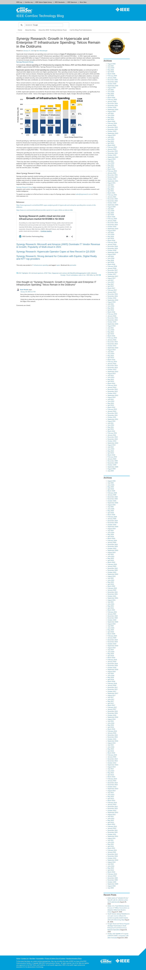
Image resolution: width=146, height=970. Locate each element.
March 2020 (111, 216)
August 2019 (112, 230)
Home (20, 30)
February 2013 (112, 385)
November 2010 (113, 439)
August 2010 (112, 445)
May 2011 (111, 427)
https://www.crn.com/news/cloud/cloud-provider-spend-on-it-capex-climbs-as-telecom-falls (44, 210)
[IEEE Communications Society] (106, 961)
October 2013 (112, 369)
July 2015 (111, 328)
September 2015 (113, 324)
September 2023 (113, 133)
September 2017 (113, 276)
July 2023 (111, 137)
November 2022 (113, 153)
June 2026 (111, 68)
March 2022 (111, 169)
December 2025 (113, 80)
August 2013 (112, 373)
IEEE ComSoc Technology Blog (40, 16)
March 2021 (111, 193)
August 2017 (112, 278)
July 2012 (111, 399)
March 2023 (111, 145)
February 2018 (112, 266)
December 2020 (113, 199)
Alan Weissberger (41, 50)
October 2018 (112, 250)
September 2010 (113, 443)
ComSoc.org (29, 2)
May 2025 (111, 93)
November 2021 (113, 177)
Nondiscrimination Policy (74, 958)
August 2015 (112, 326)
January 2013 (112, 387)
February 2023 (112, 147)
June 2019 (111, 234)
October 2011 (112, 417)
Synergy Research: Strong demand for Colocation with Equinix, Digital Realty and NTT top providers (56, 257)
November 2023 (113, 129)
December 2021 (113, 175)
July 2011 (111, 423)
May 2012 (111, 403)
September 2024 (113, 109)
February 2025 (112, 99)
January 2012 (112, 411)
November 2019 (113, 224)
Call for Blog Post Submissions (81, 30)
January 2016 (112, 316)
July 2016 (111, 304)
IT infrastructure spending (40, 265)
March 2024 (111, 121)
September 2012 (113, 395)
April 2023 (111, 143)
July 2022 (111, 161)
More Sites (83, 2)
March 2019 (111, 240)
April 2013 (111, 381)
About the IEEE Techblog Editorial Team (53, 30)
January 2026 (112, 78)
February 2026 (112, 76)
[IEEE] (121, 9)
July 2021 (111, 185)
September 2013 (113, 371)
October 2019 (112, 226)
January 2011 (112, 435)
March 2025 (111, 97)
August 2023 (112, 135)
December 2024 (113, 103)
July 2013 (111, 375)
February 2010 (112, 457)
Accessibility (40, 958)
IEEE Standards (60, 2)
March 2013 (111, 383)
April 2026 (111, 72)
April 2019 (111, 238)
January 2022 (112, 173)
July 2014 (111, 351)
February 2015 (112, 338)
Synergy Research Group (24, 187)
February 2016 (112, 314)
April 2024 (111, 119)
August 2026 (112, 64)
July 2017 (111, 280)
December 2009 (113, 461)
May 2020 (111, 213)
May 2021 (111, 189)
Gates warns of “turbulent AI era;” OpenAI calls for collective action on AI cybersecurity (118, 900)
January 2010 (112, 459)
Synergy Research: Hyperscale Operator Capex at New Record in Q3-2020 (55, 251)
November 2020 (113, 201)
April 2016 (111, 310)
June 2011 (111, 425)
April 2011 (111, 429)
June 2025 (111, 91)
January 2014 (112, 363)
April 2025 (111, 95)
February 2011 (112, 433)
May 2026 (111, 70)
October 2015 (112, 322)
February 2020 (112, 218)
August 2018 (112, 254)
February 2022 (112, 171)
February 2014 (112, 361)
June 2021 (111, 187)
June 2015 (111, 330)
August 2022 (112, 159)
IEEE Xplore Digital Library (43, 2)
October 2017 (112, 274)
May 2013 (111, 379)
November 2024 (113, 105)
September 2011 (113, 419)
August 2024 (112, 111)
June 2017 (111, 282)
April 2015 (111, 334)
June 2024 (111, 115)
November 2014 (113, 344)
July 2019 (111, 232)
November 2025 (113, 81)
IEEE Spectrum (72, 2)
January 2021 (112, 197)
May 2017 (111, 284)
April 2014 (111, 357)
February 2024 (112, 123)
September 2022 (113, 157)
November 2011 (113, 415)
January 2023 (112, 149)
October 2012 (112, 393)
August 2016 (112, 302)
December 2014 (113, 342)
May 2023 (111, 141)
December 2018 (113, 246)
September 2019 (113, 228)
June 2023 (111, 139)
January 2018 (112, 268)
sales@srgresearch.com (83, 194)
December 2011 (113, 413)
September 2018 (113, 252)
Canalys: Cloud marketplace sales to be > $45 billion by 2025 (79, 275)
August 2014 (112, 349)
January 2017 (112, 292)
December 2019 (113, 222)
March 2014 (111, 359)
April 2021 (111, 191)
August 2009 (112, 469)
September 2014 (113, 348)
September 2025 (113, 85)
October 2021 (112, 179)
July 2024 (111, 113)
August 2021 (112, 183)
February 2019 (112, 242)
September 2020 (113, 205)
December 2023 (113, 127)
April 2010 (111, 453)
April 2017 (111, 286)
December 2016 (113, 294)
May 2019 (111, 236)
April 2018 (111, 262)
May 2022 (111, 165)
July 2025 (111, 89)
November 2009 (113, 463)
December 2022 (113, 151)
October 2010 (112, 441)
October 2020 (112, 203)
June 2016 (111, 306)
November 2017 (113, 272)
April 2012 (111, 405)
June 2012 (111, 401)
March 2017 (111, 288)
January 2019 (112, 244)
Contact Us (24, 958)
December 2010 (113, 437)
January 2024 (112, 125)
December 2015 (113, 318)
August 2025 (112, 87)
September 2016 (113, 300)
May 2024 (111, 117)
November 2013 (113, 367)
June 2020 (111, 211)
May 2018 (111, 260)
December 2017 (113, 270)
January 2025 (112, 101)
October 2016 (112, 298)
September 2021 (113, 181)
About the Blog (30, 30)
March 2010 (111, 455)
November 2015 (113, 320)
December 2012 (113, 389)
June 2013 (111, 377)
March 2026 (111, 74)
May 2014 (111, 355)
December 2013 (113, 365)
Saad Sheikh (24, 289)
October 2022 (112, 155)
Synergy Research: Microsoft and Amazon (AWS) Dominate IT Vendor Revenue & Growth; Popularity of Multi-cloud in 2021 (58, 245)
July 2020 (111, 209)
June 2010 (111, 449)
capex (58, 265)
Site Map (32, 958)
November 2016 (113, 296)
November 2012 (113, 391)
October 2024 (112, 107)
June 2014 (111, 353)
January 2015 (112, 340)
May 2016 (111, 308)
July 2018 (111, 256)
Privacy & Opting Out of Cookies (55, 958)
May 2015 (111, 332)
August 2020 (112, 207)
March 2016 (111, 312)
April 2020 (111, 215)
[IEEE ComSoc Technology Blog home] (24, 10)
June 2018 (111, 258)
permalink (73, 265)
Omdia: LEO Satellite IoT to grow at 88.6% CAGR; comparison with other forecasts (118, 935)
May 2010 (111, 451)
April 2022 (111, 167)
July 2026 (111, 66)
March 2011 (111, 431)
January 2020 (112, 220)
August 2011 (111, 421)
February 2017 (112, 290)
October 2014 (112, 346)
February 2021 (112, 195)
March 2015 (111, 336)
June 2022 (111, 163)
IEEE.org (19, 2)
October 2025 (112, 83)
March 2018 (111, 264)
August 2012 (112, 397)
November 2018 (113, 248)
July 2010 (111, 447)
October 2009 (112, 465)
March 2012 (111, 407)
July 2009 (111, 471)
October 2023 (112, 131)
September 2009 (113, 467)
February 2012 (112, 409)
